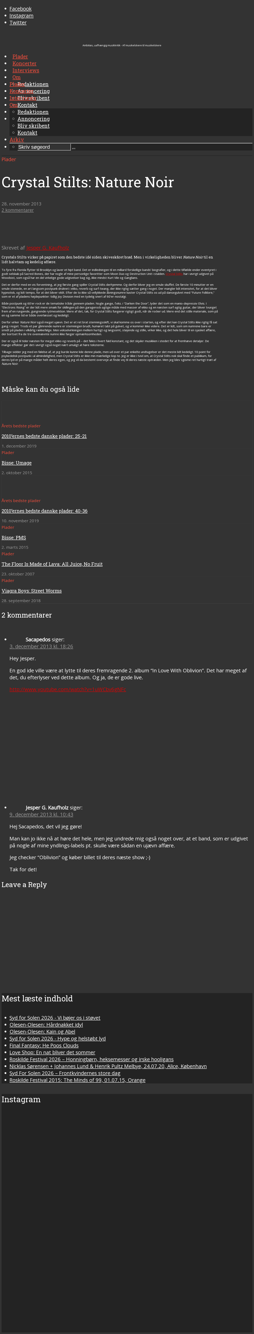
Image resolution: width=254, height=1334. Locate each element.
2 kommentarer (18, 210)
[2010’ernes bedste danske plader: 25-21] (16, 418)
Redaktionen (33, 111)
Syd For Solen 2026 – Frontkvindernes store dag (65, 1073)
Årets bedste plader (21, 426)
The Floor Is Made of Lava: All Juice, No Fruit (52, 564)
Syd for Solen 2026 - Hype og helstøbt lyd (58, 1038)
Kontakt (27, 132)
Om (14, 104)
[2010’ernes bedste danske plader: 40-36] (16, 493)
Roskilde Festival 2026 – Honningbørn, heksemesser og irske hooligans (92, 1059)
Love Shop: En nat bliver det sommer (52, 1052)
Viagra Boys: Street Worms (32, 591)
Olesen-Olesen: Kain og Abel (42, 1031)
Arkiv (17, 139)
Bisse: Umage (17, 463)
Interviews (23, 98)
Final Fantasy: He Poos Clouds (44, 1045)
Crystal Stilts (174, 274)
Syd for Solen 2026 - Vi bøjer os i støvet (55, 1017)
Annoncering (33, 118)
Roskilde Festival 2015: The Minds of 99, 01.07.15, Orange (77, 1080)
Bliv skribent (33, 125)
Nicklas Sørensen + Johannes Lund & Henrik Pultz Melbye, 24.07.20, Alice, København (108, 1066)
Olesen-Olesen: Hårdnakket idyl (46, 1024)
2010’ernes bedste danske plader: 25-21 (44, 436)
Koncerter (22, 91)
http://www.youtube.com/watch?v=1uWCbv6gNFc (68, 689)
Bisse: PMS (14, 537)
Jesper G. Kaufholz (47, 247)
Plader (17, 84)
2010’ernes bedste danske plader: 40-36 (45, 511)
